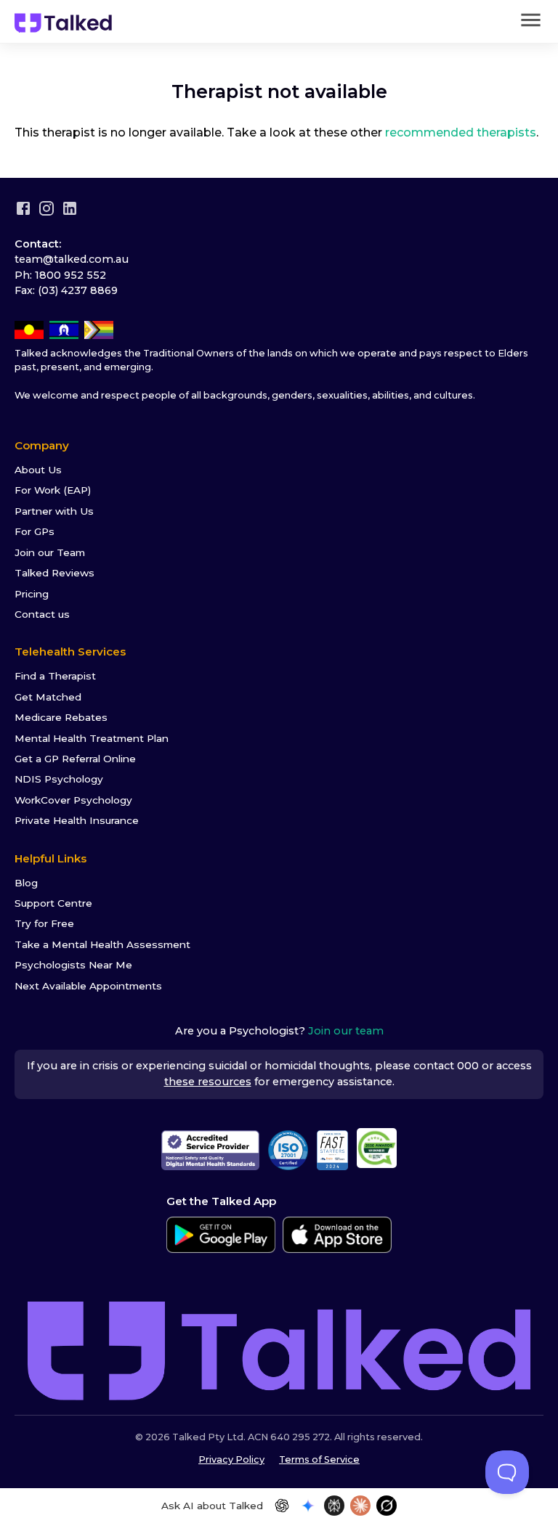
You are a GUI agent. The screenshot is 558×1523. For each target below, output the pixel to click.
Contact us (42, 614)
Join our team (346, 1030)
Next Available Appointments (88, 986)
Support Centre (53, 903)
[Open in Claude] (360, 1505)
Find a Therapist (55, 676)
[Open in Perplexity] (334, 1505)
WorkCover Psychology (73, 800)
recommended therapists (460, 132)
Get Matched (48, 697)
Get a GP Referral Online (75, 758)
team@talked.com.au (72, 259)
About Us (38, 469)
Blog (26, 883)
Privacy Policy (231, 1459)
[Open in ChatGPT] (282, 1505)
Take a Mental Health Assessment (102, 944)
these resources (207, 1081)
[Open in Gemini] (308, 1505)
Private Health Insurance (77, 820)
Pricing (32, 594)
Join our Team (50, 552)
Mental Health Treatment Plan (92, 738)
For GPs (34, 531)
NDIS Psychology (59, 779)
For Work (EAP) (53, 490)
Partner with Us (54, 511)
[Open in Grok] (386, 1505)
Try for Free (44, 923)
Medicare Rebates (61, 717)
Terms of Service (319, 1459)
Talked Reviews (54, 573)
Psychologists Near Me (73, 965)
